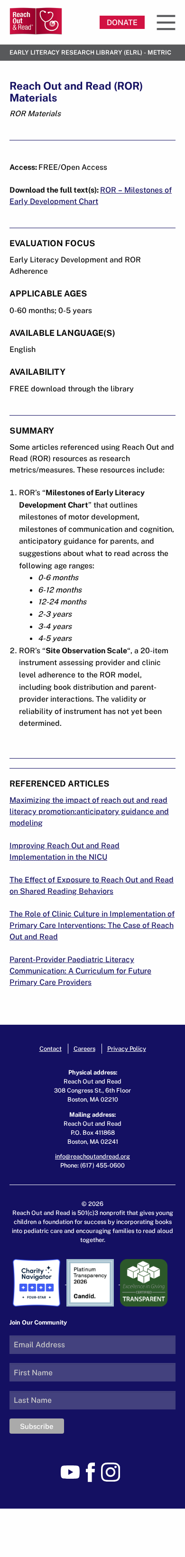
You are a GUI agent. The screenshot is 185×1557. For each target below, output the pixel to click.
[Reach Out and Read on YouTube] (72, 1471)
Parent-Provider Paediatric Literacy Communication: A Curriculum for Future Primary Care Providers (80, 971)
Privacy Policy (126, 1048)
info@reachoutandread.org (92, 1156)
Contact (50, 1048)
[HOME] (35, 21)
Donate (122, 22)
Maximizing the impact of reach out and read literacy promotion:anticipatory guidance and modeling (89, 811)
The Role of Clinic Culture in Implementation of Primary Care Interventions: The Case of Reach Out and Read (92, 925)
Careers (84, 1048)
